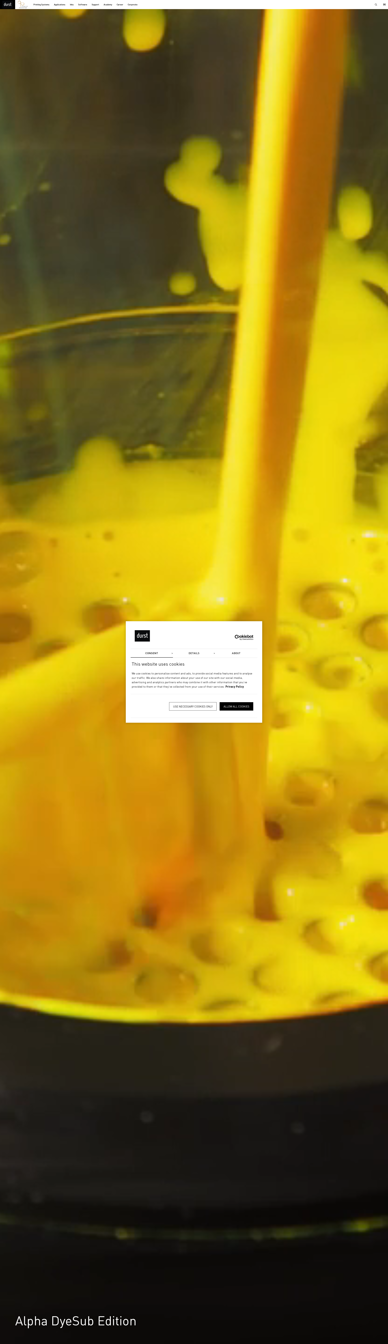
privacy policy (235, 686)
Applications (59, 5)
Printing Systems (41, 5)
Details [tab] (194, 653)
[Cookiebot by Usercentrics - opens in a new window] (240, 637)
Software (82, 5)
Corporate (132, 5)
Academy (108, 5)
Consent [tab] (151, 653)
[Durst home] (7, 4)
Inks (72, 5)
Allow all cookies (236, 706)
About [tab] (236, 653)
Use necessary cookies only (193, 706)
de (384, 5)
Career (120, 5)
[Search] (376, 4)
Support (95, 5)
